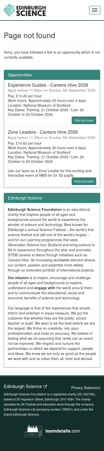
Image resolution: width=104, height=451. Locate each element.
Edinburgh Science (23, 386)
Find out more (83, 120)
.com (62, 430)
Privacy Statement (85, 387)
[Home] (24, 10)
